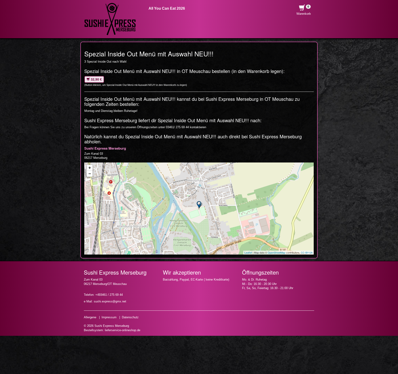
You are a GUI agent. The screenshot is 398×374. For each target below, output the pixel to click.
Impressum (109, 317)
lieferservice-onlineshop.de (122, 330)
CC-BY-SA (307, 252)
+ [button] (89, 167)
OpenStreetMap (276, 252)
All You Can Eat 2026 (167, 8)
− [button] (89, 173)
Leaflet (248, 252)
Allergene (90, 317)
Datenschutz (130, 317)
